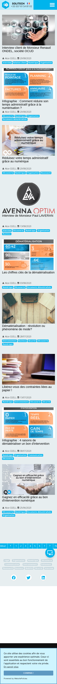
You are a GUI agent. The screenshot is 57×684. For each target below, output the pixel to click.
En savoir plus (11, 666)
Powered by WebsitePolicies (15, 678)
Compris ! (28, 673)
